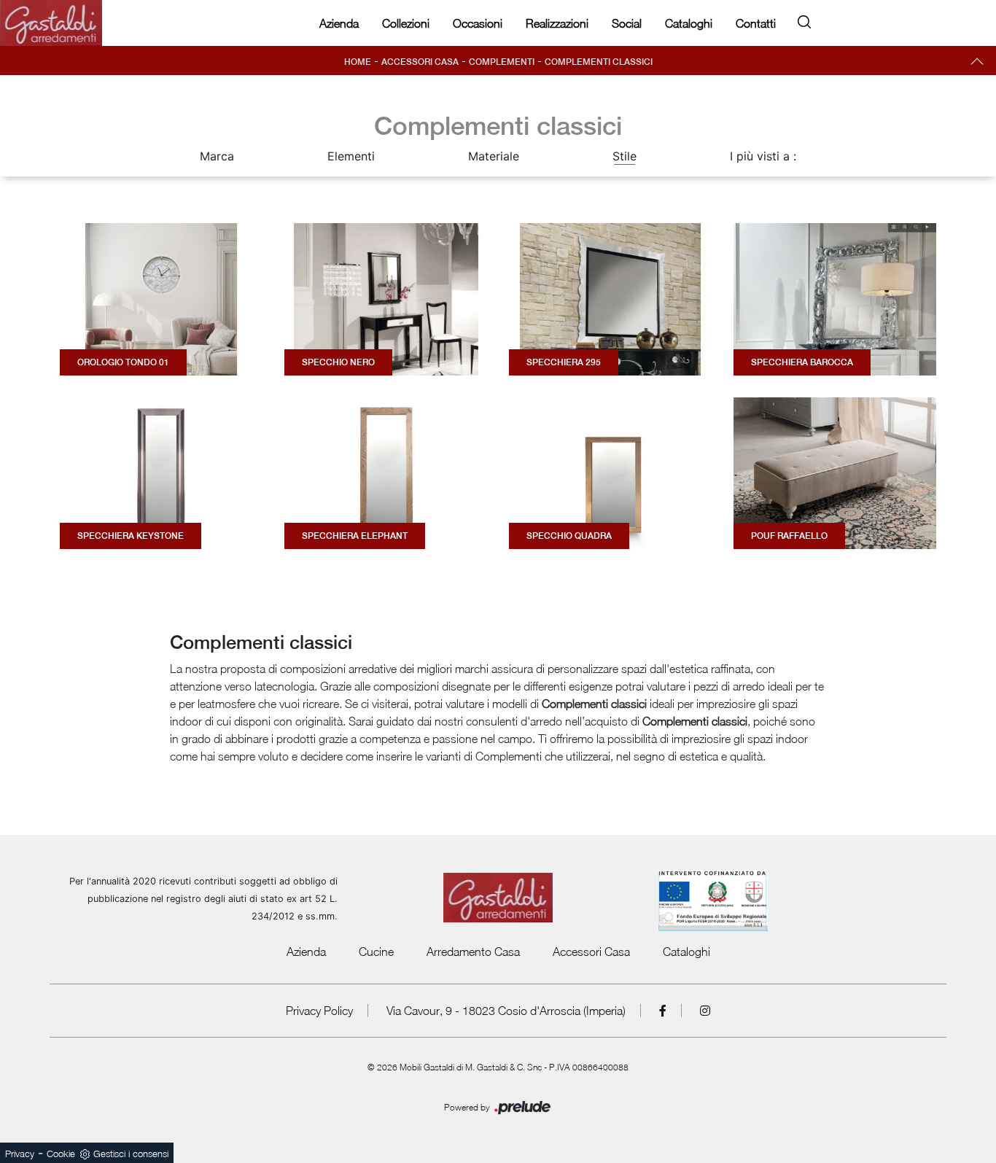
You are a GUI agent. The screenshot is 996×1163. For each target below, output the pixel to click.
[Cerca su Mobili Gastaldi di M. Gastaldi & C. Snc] (804, 19)
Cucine (376, 951)
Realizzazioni (557, 23)
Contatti (756, 23)
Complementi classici (599, 62)
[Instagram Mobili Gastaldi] (705, 1010)
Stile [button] (624, 156)
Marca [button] (217, 156)
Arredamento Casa (473, 951)
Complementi (501, 62)
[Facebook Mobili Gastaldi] (663, 1010)
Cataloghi (688, 23)
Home (357, 62)
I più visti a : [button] (763, 156)
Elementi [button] (351, 156)
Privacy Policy (319, 1010)
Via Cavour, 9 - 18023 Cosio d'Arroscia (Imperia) (506, 1010)
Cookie (61, 1153)
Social (627, 23)
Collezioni (405, 23)
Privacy (19, 1153)
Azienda (339, 23)
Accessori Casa (420, 62)
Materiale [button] (493, 156)
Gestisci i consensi (130, 1153)
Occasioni (477, 23)
